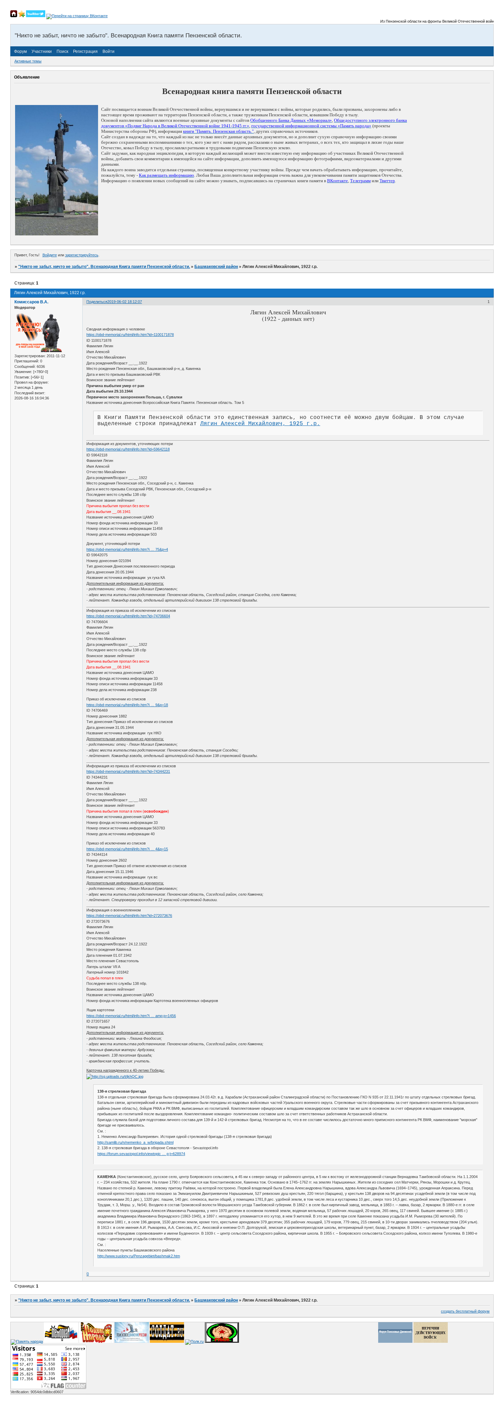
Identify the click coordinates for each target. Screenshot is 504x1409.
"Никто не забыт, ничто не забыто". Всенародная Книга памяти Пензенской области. (104, 266)
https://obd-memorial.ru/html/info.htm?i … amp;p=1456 (131, 1016)
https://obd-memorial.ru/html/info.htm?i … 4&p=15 (127, 849)
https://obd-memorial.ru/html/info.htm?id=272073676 (129, 915)
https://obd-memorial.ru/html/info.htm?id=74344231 (128, 771)
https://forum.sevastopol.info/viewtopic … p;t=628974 (141, 1154)
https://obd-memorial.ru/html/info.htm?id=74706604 (128, 616)
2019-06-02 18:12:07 (124, 302)
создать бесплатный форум (465, 1311)
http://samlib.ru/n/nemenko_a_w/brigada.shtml (135, 1142)
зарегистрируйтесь (81, 255)
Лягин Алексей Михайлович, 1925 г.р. (260, 424)
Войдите (50, 255)
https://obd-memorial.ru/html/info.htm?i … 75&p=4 (127, 549)
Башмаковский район (216, 266)
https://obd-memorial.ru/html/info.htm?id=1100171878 (130, 335)
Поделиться (96, 302)
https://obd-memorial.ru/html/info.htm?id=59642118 (128, 449)
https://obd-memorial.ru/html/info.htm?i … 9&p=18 (127, 705)
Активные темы (27, 61)
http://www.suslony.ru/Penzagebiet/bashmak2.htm (138, 1256)
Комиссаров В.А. (31, 302)
